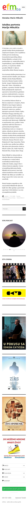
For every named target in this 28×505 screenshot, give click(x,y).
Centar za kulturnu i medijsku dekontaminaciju (13, 298)
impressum (18, 497)
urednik (6, 196)
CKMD (9, 497)
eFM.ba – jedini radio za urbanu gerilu (11, 502)
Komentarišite (5, 199)
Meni (23, 7)
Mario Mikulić (20, 197)
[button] (3, 272)
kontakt (24, 497)
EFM (3, 497)
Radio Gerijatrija (14, 235)
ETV (6, 497)
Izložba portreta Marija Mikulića (11, 26)
